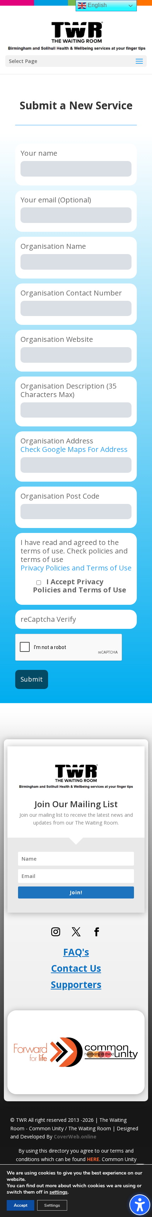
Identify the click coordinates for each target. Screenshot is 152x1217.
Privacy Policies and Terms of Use (76, 568)
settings (58, 1192)
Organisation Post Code (60, 496)
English (96, 5)
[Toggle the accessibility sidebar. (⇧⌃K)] (139, 1204)
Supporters (76, 984)
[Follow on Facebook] (96, 932)
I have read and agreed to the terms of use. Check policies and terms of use (76, 566)
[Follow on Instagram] (55, 932)
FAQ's (76, 952)
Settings (52, 1205)
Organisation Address (74, 445)
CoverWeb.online (75, 1136)
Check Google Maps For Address (74, 449)
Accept (20, 1205)
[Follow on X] (76, 932)
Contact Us (76, 968)
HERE (93, 1159)
